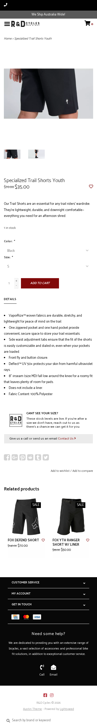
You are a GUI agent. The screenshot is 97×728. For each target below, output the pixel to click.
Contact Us (66, 438)
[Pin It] (22, 457)
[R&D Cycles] (25, 24)
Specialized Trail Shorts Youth (32, 38)
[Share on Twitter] (46, 457)
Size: (8, 257)
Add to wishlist (60, 470)
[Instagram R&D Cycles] (52, 695)
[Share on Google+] (15, 457)
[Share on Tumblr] (38, 457)
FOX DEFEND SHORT (23, 540)
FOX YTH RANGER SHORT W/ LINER (66, 542)
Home (8, 38)
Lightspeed (67, 709)
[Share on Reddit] (30, 457)
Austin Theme (32, 709)
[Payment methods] (16, 616)
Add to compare (82, 470)
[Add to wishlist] (91, 187)
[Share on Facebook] (7, 457)
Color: (9, 241)
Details (10, 299)
